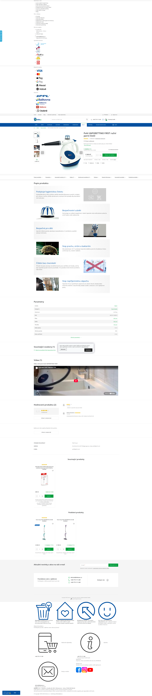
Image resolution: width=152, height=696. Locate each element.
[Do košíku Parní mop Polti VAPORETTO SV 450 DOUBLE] (49, 549)
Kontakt (38, 16)
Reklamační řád (40, 22)
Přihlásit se (113, 565)
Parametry (48, 177)
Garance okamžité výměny (42, 8)
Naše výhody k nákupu (41, 4)
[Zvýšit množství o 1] (101, 155)
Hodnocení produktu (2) (84, 177)
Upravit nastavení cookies (85, 597)
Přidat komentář (46, 432)
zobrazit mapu (39, 34)
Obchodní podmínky (41, 25)
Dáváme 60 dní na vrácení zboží (43, 7)
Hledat (87, 119)
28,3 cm (115, 318)
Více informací (85, 347)
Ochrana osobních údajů (42, 23)
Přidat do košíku (109, 155)
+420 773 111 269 (97, 119)
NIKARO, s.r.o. (37, 688)
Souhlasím (88, 350)
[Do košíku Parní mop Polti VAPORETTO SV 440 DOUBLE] (70, 549)
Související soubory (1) (60, 177)
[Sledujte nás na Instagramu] (84, 669)
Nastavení (63, 349)
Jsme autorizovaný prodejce (42, 6)
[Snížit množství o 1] (97, 155)
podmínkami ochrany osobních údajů (101, 568)
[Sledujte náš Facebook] (78, 669)
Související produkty (119, 177)
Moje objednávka (62, 114)
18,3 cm (115, 324)
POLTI (115, 159)
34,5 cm (115, 321)
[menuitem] (37, 125)
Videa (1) (72, 177)
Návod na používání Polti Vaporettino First (46, 350)
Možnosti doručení (114, 149)
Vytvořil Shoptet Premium (76, 598)
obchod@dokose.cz (76, 577)
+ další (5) (37, 161)
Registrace (115, 114)
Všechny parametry (75, 337)
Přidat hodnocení (46, 418)
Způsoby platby (40, 19)
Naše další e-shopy (40, 10)
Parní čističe (114, 309)
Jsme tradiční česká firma (42, 3)
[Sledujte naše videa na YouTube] (90, 669)
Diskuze (96, 177)
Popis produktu (37, 177)
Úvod (35, 114)
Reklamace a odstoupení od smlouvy (45, 20)
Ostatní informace (106, 177)
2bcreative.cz (59, 694)
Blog (37, 11)
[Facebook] (107, 580)
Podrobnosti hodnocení (100, 138)
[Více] (114, 125)
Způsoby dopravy (40, 17)
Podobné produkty (133, 177)
